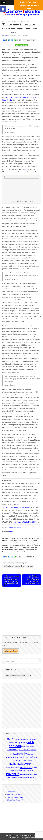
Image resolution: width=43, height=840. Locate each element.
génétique (13, 754)
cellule (30, 742)
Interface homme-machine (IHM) (14, 566)
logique (18, 760)
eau (17, 750)
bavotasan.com (31, 838)
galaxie (33, 750)
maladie (30, 760)
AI (13, 739)
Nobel (19, 770)
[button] (3, 9)
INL (25, 169)
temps (28, 774)
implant (24, 563)
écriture (17, 563)
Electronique (7, 21)
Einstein (21, 750)
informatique (12, 757)
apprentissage (19, 739)
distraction (11, 750)
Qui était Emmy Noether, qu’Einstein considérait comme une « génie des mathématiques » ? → (32, 579)
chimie (23, 747)
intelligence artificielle (28, 757)
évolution (33, 777)
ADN (9, 739)
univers (33, 774)
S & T (5, 35)
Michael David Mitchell (15, 527)
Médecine (15, 21)
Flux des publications (14, 794)
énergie (26, 777)
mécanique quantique (13, 767)
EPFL (11, 532)
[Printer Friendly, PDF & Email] (21, 45)
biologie (18, 742)
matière (31, 764)
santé (23, 774)
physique (12, 774)
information (30, 754)
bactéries (11, 742)
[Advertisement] (21, 610)
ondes (24, 770)
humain (20, 754)
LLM (13, 760)
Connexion (11, 792)
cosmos (32, 746)
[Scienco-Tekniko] (21, 11)
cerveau (10, 563)
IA (25, 753)
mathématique (17, 763)
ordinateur (30, 770)
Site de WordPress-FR (15, 800)
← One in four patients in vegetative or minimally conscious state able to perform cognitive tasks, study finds (11, 580)
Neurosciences (24, 21)
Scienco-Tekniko (20, 835)
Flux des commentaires (15, 797)
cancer (25, 742)
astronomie (27, 739)
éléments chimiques (17, 777)
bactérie (34, 739)
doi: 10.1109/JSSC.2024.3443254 (25, 522)
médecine (26, 767)
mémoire (34, 767)
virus (9, 777)
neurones (30, 566)
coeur (27, 746)
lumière (25, 760)
